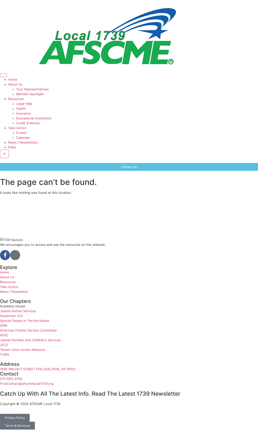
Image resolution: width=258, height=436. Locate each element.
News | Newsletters (23, 142)
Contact (9, 374)
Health (21, 108)
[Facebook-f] (5, 255)
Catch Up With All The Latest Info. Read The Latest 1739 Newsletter (90, 393)
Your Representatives (32, 89)
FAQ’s (12, 147)
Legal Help (24, 104)
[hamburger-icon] (3, 75)
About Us (15, 84)
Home (12, 79)
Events (21, 133)
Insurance (23, 113)
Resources (16, 99)
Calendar (23, 138)
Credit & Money (28, 123)
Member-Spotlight (30, 94)
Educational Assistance (33, 118)
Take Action (17, 128)
